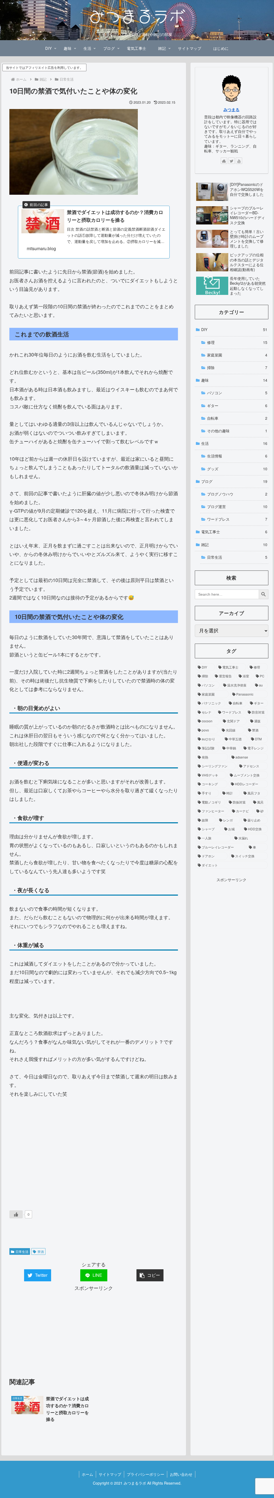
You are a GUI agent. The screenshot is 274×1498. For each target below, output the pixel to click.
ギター (237, 405)
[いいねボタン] (16, 1214)
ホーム (87, 1474)
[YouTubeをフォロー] (239, 160)
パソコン (237, 392)
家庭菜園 (237, 355)
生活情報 (237, 456)
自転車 (237, 418)
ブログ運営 (237, 506)
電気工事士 (234, 531)
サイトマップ (110, 1474)
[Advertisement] (93, 1152)
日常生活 (22, 1251)
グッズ (237, 468)
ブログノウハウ (237, 494)
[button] (149, 1275)
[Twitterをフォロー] (231, 160)
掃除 (237, 367)
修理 (237, 342)
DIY (234, 329)
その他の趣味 (237, 430)
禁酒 (40, 1251)
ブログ (234, 481)
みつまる (231, 109)
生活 (234, 443)
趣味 (234, 380)
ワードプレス (237, 519)
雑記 (234, 544)
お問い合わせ (181, 1474)
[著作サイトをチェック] (224, 160)
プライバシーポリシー (145, 1474)
